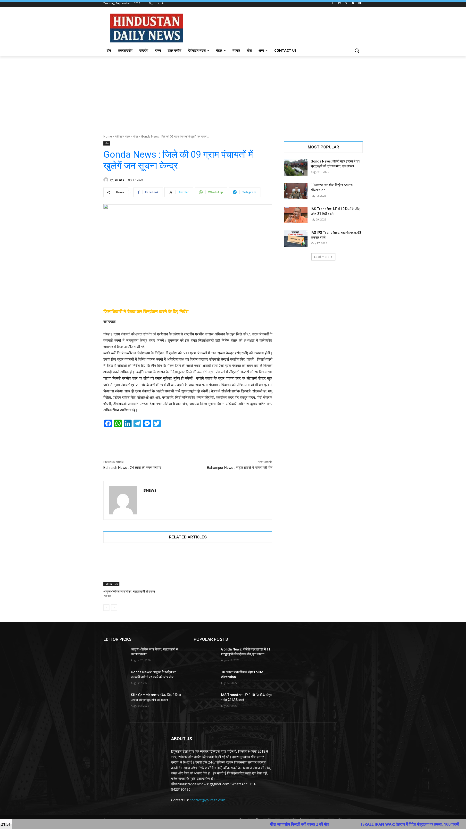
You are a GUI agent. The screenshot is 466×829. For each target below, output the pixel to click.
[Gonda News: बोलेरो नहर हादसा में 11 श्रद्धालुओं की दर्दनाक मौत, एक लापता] (296, 167)
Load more (321, 257)
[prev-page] (106, 607)
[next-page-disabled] (114, 607)
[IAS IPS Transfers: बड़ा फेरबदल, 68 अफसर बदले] (296, 238)
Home (107, 136)
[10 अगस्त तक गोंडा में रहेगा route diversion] (296, 191)
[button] (357, 50)
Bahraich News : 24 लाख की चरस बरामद (132, 467)
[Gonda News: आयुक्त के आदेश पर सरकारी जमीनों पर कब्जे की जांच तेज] (115, 678)
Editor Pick (111, 584)
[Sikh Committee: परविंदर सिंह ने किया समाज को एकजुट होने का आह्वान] (115, 701)
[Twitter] (346, 3)
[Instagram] (339, 3)
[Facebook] (333, 3)
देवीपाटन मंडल (122, 136)
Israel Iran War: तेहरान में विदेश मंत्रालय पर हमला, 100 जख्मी (372, 824)
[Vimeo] (353, 3)
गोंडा (135, 136)
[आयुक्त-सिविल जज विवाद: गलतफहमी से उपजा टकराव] (130, 567)
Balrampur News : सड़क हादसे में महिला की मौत (239, 467)
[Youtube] (360, 3)
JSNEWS (119, 179)
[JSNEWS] (106, 179)
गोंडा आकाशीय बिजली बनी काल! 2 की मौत (261, 824)
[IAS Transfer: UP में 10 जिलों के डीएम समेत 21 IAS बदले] (296, 215)
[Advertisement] (233, 93)
